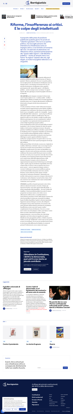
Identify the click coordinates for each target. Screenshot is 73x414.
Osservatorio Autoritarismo (52, 8)
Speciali (36, 8)
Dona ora (35, 389)
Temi (42, 8)
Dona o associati (64, 394)
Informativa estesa (20, 406)
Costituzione (36, 395)
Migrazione (35, 404)
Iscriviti (65, 367)
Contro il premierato (10, 344)
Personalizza (8, 409)
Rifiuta (15, 409)
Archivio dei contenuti (53, 405)
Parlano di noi (52, 403)
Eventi (50, 396)
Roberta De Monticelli (36, 229)
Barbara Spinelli (9, 308)
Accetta (22, 409)
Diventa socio (66, 3)
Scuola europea (29, 8)
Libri (4, 321)
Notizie (21, 8)
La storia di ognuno (33, 344)
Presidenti (63, 400)
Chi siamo (15, 8)
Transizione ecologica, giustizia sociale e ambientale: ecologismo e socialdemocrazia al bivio (40, 17)
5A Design (66, 411)
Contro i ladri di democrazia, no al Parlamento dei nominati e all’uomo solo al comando (36, 289)
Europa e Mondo (37, 399)
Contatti (62, 405)
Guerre (52, 344)
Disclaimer (33, 411)
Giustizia (34, 402)
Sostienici (35, 269)
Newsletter (63, 403)
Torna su (67, 407)
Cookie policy (47, 411)
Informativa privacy (40, 411)
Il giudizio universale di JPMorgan (11, 287)
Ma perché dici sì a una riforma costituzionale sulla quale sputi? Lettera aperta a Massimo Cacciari (59, 304)
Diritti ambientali (37, 397)
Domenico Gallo (56, 347)
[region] (14, 404)
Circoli (50, 394)
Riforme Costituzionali (25, 229)
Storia (62, 398)
